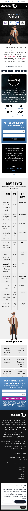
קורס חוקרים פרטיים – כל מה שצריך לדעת (7, 361)
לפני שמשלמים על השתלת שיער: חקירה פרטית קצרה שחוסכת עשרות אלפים (7, 350)
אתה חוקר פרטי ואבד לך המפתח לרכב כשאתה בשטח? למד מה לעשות (7, 375)
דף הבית (17, 14)
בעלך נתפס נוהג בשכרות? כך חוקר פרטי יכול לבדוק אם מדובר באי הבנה (21, 362)
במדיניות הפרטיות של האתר (15, 404)
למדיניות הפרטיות (8, 502)
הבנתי (23, 507)
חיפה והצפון (13, 56)
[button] (24, 71)
